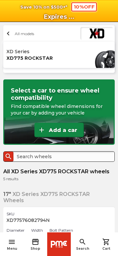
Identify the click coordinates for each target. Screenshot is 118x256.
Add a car (57, 130)
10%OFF (84, 7)
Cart (106, 244)
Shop (35, 244)
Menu (12, 244)
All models (19, 33)
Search (82, 244)
